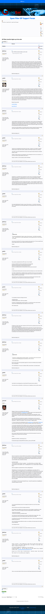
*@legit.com (40, 422)
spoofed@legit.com (24, 412)
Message (13, 43)
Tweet (3, 592)
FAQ (41, 28)
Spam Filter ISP (9, 22)
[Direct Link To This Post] (27, 50)
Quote (39, 57)
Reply (39, 59)
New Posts (41, 23)
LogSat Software (14, 104)
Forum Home (4, 22)
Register (41, 33)
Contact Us (22, 608)
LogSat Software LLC (22, 607)
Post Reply (4, 41)
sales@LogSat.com (33, 607)
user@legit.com (30, 422)
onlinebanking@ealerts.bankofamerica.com (25, 549)
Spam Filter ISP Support (15, 22)
